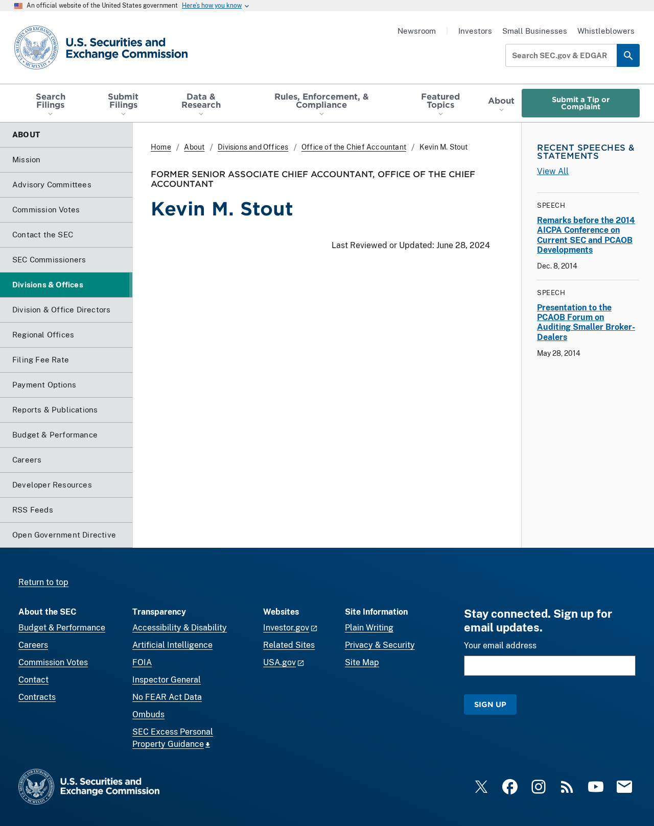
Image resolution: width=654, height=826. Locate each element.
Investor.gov (286, 628)
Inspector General (166, 680)
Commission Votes (53, 662)
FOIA (142, 662)
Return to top (43, 582)
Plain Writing (369, 628)
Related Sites (289, 645)
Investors (475, 31)
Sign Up (490, 704)
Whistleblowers (606, 31)
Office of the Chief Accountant (353, 147)
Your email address (500, 645)
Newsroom (417, 31)
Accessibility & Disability (179, 628)
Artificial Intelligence (172, 645)
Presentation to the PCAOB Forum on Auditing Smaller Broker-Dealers (586, 322)
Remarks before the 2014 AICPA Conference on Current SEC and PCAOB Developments (586, 235)
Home (161, 147)
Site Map (362, 662)
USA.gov (279, 662)
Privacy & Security (380, 645)
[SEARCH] (628, 55)
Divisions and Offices (253, 147)
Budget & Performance (61, 628)
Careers (33, 645)
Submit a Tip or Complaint (581, 103)
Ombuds (148, 714)
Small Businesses (534, 31)
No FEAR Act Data (167, 697)
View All (553, 171)
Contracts (37, 697)
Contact (33, 680)
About (194, 147)
